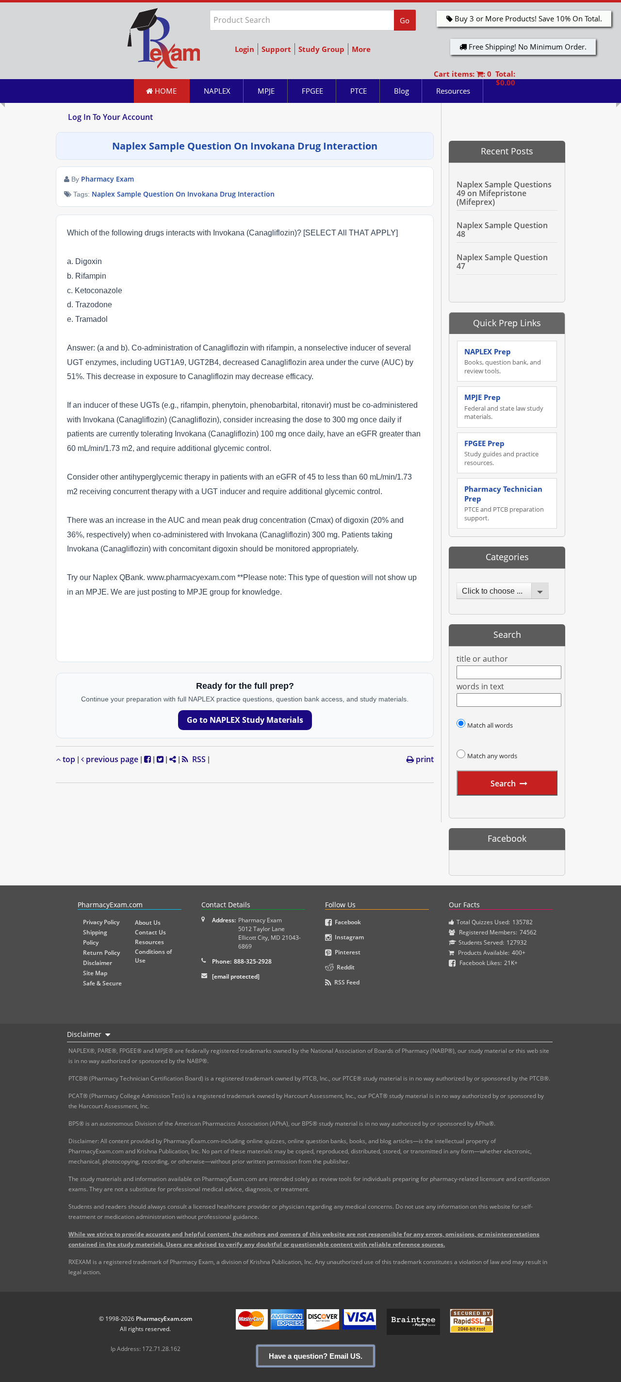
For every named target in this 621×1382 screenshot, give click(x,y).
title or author (482, 659)
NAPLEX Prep (502, 361)
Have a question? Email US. (315, 1356)
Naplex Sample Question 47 (502, 261)
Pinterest (346, 952)
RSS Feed (345, 982)
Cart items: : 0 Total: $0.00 (474, 78)
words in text (480, 687)
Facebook (346, 922)
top (68, 759)
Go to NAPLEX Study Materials (245, 720)
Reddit (344, 967)
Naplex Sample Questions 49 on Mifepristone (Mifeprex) (504, 193)
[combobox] (503, 591)
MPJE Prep (503, 406)
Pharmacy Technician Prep (504, 503)
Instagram (348, 937)
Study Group (321, 49)
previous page (111, 759)
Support (276, 49)
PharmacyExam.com (164, 1319)
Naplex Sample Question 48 (502, 229)
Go (404, 20)
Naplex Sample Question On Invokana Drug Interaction (183, 194)
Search (503, 783)
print (424, 759)
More (361, 49)
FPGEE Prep (501, 452)
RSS (197, 759)
